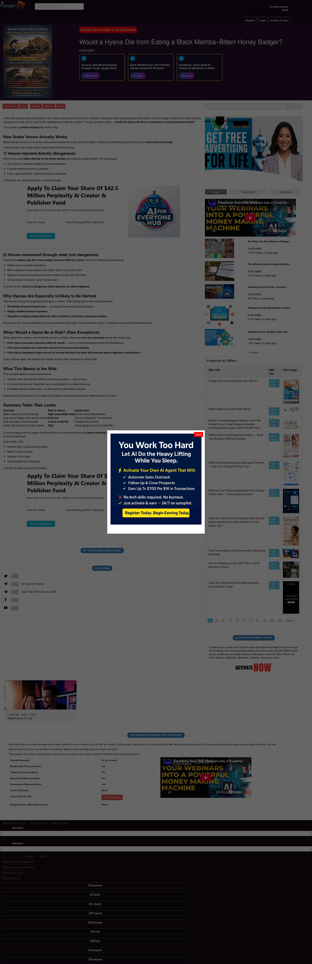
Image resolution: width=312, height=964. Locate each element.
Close (199, 434)
